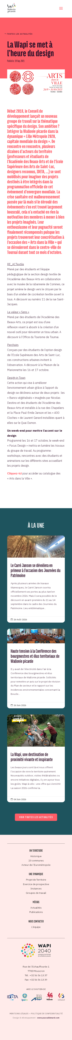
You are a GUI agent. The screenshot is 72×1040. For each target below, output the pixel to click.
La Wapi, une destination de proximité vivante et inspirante (36, 758)
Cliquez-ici (14, 473)
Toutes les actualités (20, 34)
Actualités (36, 907)
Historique (36, 856)
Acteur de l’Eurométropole (36, 864)
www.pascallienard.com (48, 1018)
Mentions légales (19, 1013)
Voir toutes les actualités (36, 817)
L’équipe (36, 927)
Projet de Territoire (36, 879)
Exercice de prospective (36, 884)
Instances (36, 888)
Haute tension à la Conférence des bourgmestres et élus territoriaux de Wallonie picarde (36, 668)
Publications (36, 912)
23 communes (36, 860)
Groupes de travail (36, 892)
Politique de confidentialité (47, 1013)
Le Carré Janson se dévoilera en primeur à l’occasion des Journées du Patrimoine (36, 578)
